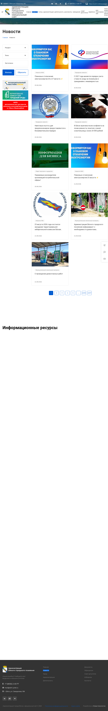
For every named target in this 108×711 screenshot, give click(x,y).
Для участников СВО (99, 12)
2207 (89, 293)
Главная (28, 12)
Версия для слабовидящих (98, 4)
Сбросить (22, 72)
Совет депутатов (84, 11)
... (78, 293)
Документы (68, 12)
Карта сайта (75, 706)
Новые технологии (99, 706)
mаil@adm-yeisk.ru (11, 688)
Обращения (76, 12)
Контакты (87, 680)
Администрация (48, 12)
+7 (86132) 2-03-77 (74, 4)
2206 (84, 293)
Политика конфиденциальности (56, 706)
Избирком (91, 12)
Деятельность (59, 12)
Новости (35, 12)
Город (40, 12)
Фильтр (8, 72)
